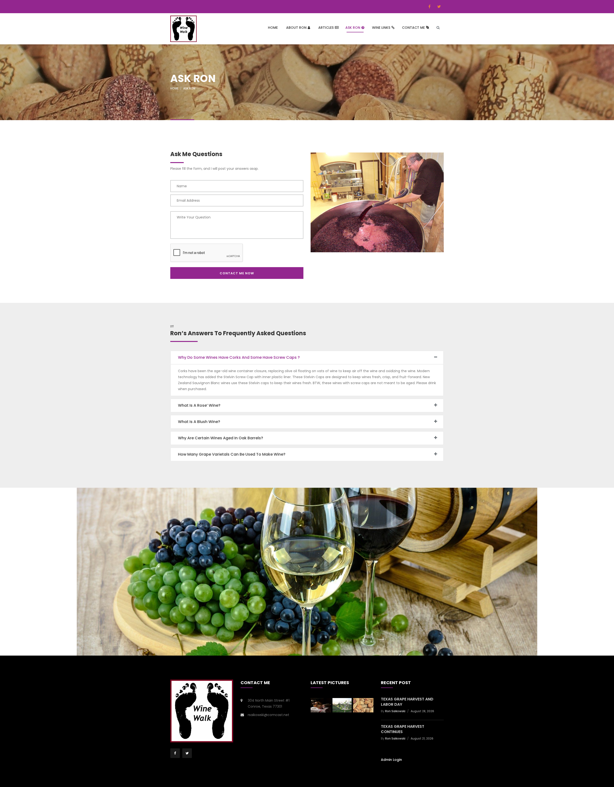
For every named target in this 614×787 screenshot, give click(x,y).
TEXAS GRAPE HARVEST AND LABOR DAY (407, 702)
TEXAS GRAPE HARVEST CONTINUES (402, 729)
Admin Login (391, 759)
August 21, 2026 (422, 738)
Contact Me (413, 27)
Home (273, 27)
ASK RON (352, 27)
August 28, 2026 (422, 711)
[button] (307, 357)
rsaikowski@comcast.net (268, 714)
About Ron (296, 27)
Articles (326, 27)
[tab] (307, 357)
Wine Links (381, 27)
